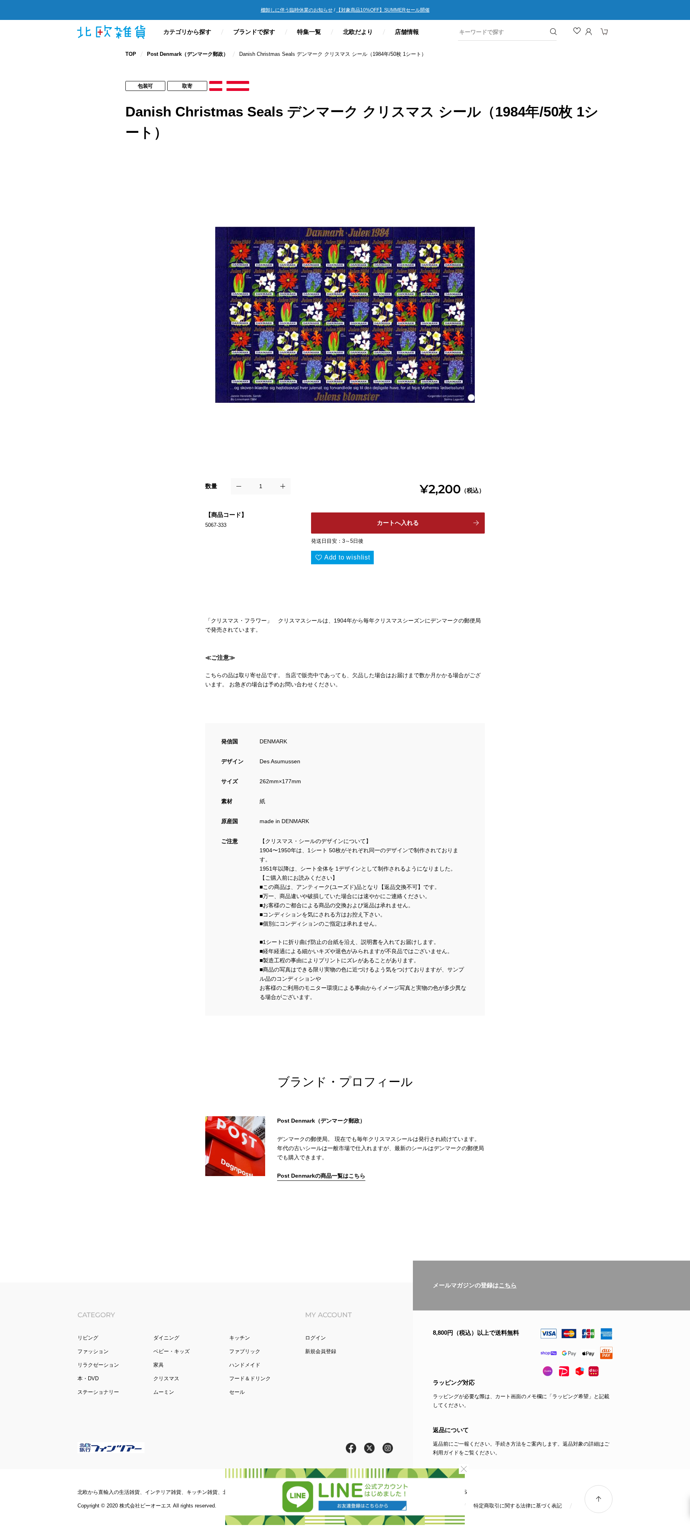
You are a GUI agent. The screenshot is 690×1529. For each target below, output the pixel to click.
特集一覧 (309, 31)
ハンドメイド (244, 1365)
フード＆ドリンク (250, 1378)
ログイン (315, 1338)
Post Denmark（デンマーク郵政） (187, 54)
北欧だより (358, 31)
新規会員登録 (320, 1351)
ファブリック (244, 1351)
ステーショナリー (98, 1392)
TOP (130, 54)
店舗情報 (407, 31)
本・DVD (88, 1378)
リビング (87, 1338)
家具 (158, 1365)
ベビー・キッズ (171, 1351)
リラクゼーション (98, 1365)
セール (237, 1392)
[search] (501, 32)
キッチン (239, 1338)
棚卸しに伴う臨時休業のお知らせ (297, 10)
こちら (508, 1285)
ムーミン (163, 1392)
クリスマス (166, 1378)
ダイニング (166, 1338)
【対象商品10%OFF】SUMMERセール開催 (383, 10)
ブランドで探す (254, 31)
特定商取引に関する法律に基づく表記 (518, 1506)
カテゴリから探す (187, 31)
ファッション (93, 1351)
